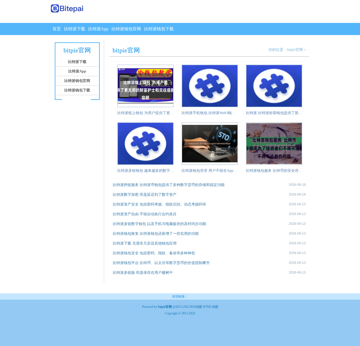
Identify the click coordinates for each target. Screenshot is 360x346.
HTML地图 (210, 307)
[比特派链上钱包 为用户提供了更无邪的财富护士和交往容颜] (145, 106)
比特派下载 (74, 29)
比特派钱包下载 (159, 29)
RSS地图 (196, 307)
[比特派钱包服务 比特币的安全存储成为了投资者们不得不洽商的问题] (274, 164)
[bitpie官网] (67, 9)
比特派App (98, 29)
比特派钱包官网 (126, 29)
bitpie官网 (295, 50)
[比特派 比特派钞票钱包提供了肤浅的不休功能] (274, 106)
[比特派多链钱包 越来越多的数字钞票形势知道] (145, 164)
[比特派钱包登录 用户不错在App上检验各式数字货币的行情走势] (210, 164)
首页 (56, 29)
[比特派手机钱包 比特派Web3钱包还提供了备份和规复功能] (210, 106)
